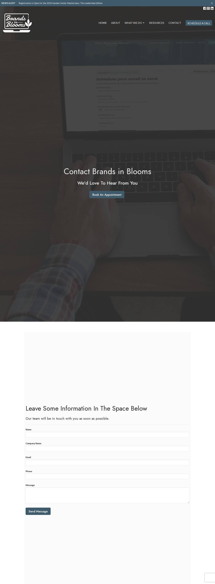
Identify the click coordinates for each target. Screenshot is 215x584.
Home (103, 22)
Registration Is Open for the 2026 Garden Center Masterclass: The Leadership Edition (61, 3)
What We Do (133, 22)
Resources (156, 22)
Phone (29, 471)
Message (30, 485)
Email (28, 457)
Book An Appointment (106, 195)
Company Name (33, 443)
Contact (174, 22)
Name (28, 429)
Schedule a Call (199, 23)
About (115, 22)
